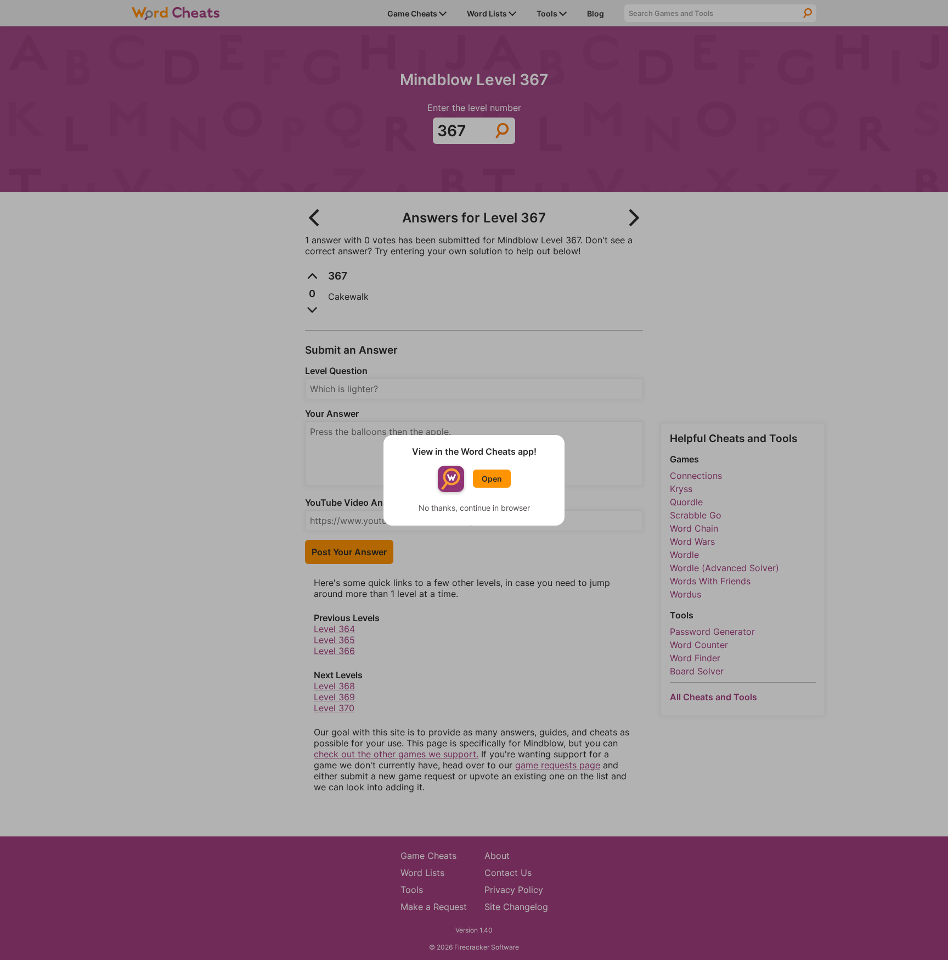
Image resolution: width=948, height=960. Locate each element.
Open (492, 478)
